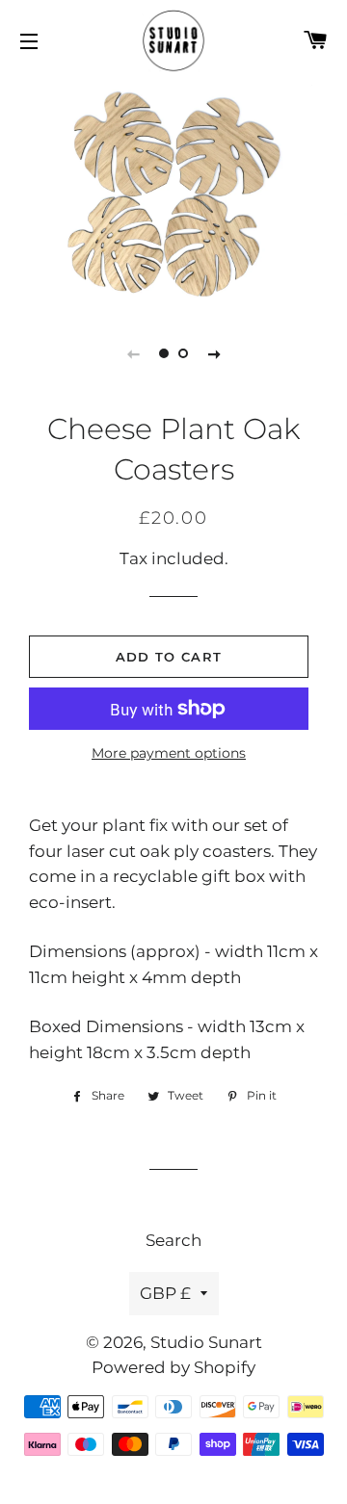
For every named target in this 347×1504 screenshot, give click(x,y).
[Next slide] (214, 353)
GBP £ (165, 1293)
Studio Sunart (206, 1342)
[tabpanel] (173, 192)
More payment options (169, 753)
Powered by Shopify (173, 1367)
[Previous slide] (133, 353)
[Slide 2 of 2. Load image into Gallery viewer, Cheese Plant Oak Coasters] (183, 353)
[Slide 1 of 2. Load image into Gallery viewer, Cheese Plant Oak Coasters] (164, 353)
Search (173, 1240)
